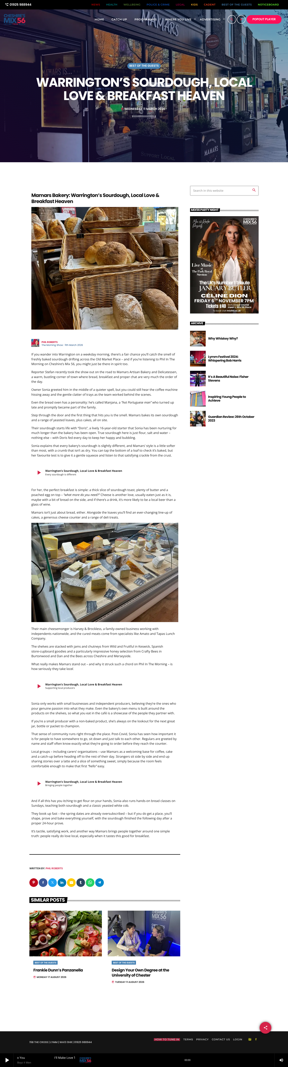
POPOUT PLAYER (264, 19)
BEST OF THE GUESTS (144, 66)
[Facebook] (256, 1039)
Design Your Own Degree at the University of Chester (140, 972)
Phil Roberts (54, 868)
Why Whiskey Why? (223, 338)
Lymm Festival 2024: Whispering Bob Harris (224, 358)
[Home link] (14, 19)
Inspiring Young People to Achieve (227, 399)
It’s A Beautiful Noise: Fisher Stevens (228, 378)
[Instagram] (249, 1039)
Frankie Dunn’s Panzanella (58, 970)
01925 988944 (18, 4)
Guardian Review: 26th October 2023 (231, 419)
